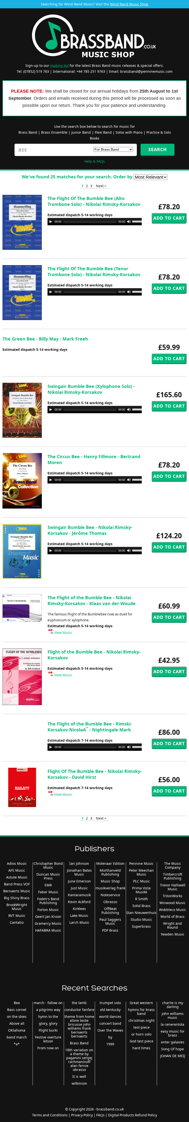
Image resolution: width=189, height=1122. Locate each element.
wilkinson (79, 1083)
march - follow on (48, 1002)
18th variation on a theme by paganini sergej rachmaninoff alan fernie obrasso (79, 1060)
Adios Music (17, 863)
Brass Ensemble (54, 132)
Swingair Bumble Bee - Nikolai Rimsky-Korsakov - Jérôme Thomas (89, 530)
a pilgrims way (48, 1009)
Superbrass (141, 926)
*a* (17, 1044)
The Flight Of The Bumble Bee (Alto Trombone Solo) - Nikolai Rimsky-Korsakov (93, 201)
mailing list (59, 65)
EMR (48, 885)
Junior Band (81, 132)
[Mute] (129, 222)
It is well (79, 1076)
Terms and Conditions (50, 1115)
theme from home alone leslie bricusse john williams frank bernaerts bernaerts (79, 1026)
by (110, 1037)
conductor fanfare (79, 1009)
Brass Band (27, 132)
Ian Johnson (79, 863)
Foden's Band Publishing (48, 900)
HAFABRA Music (48, 930)
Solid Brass (141, 905)
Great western (141, 1002)
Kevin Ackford (79, 901)
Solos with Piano (129, 132)
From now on (48, 1048)
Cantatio (17, 922)
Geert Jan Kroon (48, 916)
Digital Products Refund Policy (132, 1115)
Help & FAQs (94, 161)
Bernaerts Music (16, 891)
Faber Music (48, 892)
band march (17, 1037)
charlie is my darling (172, 1004)
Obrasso (110, 901)
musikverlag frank (110, 888)
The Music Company (172, 865)
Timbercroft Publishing (172, 876)
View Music (62, 632)
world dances (110, 1016)
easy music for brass (173, 1033)
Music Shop (110, 881)
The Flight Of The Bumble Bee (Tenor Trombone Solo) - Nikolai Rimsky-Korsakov (93, 271)
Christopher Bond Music (48, 865)
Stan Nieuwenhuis (141, 912)
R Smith (141, 898)
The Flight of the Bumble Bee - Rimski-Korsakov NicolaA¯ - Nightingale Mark (89, 727)
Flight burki (48, 1030)
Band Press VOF (17, 884)
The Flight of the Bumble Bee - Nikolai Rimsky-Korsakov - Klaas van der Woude (91, 600)
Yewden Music (172, 934)
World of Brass (172, 916)
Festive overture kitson (48, 1039)
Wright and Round (172, 925)
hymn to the (48, 1016)
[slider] (139, 221)
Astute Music (17, 877)
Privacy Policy (82, 1115)
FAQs (100, 1115)
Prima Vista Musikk (141, 890)
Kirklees (79, 908)
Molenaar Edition (110, 863)
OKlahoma (16, 1030)
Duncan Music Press (48, 876)
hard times (141, 1048)
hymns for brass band (141, 1011)
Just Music (79, 888)
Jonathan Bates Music (79, 872)
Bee (17, 1002)
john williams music (173, 1015)
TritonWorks (172, 896)
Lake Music (79, 915)
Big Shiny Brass (17, 897)
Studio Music (141, 919)
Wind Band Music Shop (129, 4)
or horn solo (141, 1034)
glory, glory (48, 1023)
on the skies (17, 1016)
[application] (96, 221)
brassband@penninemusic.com (146, 71)
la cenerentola (172, 1024)
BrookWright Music (16, 906)
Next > (101, 186)
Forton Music (48, 909)
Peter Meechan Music (141, 872)
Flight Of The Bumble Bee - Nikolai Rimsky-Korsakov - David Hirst (94, 774)
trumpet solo (110, 1002)
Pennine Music (141, 863)
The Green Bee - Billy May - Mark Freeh (45, 339)
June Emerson (79, 881)
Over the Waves (110, 1030)
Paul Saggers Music (110, 921)
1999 (110, 1044)
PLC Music (141, 881)
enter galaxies (172, 1042)
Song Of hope (172, 1049)
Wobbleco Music (172, 909)
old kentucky (110, 1009)
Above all (16, 1023)
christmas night (141, 1020)
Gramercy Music (48, 923)
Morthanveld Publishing (110, 872)
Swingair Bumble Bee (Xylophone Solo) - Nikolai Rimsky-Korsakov (91, 389)
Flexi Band (103, 132)
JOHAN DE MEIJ (172, 1055)
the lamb (79, 1002)
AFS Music (16, 870)
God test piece (141, 1041)
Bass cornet (16, 1009)
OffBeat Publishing (110, 910)
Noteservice (110, 895)
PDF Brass (110, 930)
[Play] (51, 222)
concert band (110, 1023)
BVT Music (16, 915)
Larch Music (79, 922)
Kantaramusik (79, 895)
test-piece (141, 1027)
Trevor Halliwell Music (172, 887)
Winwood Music (172, 902)
